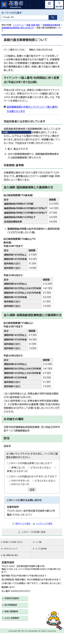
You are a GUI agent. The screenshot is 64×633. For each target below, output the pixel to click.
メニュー (49, 6)
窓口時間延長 (10, 605)
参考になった (18, 467)
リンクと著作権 (41, 549)
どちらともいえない (41, 467)
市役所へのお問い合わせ (12, 542)
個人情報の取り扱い (11, 555)
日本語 (5, 132)
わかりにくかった (20, 484)
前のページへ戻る (22, 523)
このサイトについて (10, 549)
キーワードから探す (11, 13)
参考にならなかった (17, 471)
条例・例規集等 (11, 611)
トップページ (18, 25)
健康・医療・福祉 (33, 25)
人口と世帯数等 (11, 618)
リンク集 (38, 542)
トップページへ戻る (44, 523)
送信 (32, 489)
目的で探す (59, 6)
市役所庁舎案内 (11, 598)
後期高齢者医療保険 (51, 25)
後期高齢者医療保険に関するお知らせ (17, 28)
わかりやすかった (20, 480)
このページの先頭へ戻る (34, 532)
